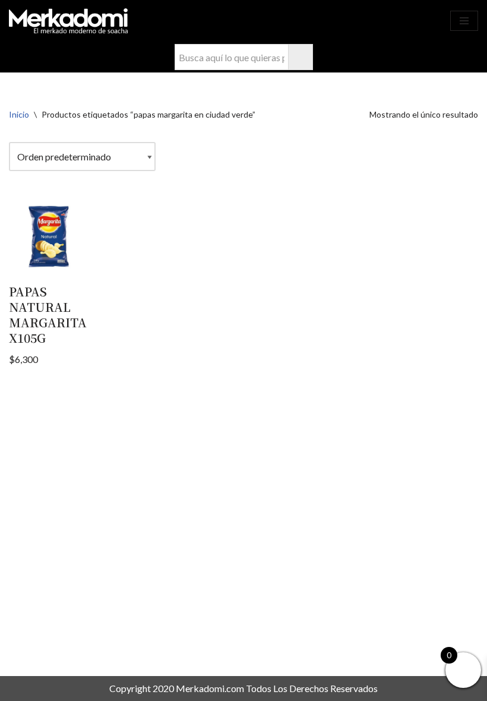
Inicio (19, 114)
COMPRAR (421, 20)
